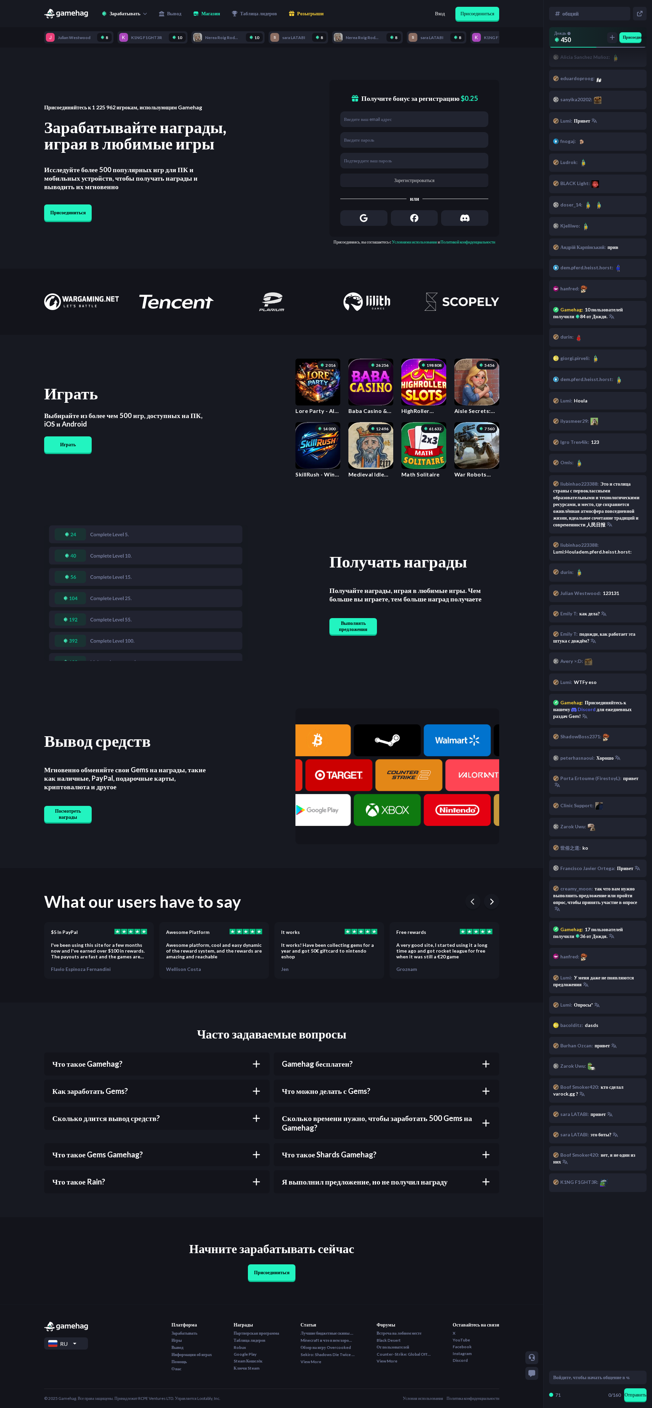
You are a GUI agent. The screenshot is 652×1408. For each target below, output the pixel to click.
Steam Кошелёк (248, 1361)
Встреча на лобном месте (399, 1333)
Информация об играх (191, 1354)
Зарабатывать (184, 1333)
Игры (176, 1340)
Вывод (177, 1347)
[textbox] (591, 1377)
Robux (240, 1347)
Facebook (462, 1346)
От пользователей (393, 1347)
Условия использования (423, 1398)
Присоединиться (477, 13)
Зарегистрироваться (414, 180)
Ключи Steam (246, 1368)
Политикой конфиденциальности (467, 242)
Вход (440, 13)
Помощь (179, 1361)
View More (311, 1361)
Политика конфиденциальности (473, 1398)
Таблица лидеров (249, 1340)
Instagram (462, 1353)
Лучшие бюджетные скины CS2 (328, 1333)
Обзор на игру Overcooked (326, 1347)
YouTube (461, 1339)
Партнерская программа (256, 1333)
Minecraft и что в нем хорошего (328, 1340)
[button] (124, 13)
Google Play (245, 1354)
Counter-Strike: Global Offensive (404, 1354)
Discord (586, 709)
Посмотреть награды (68, 814)
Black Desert (389, 1340)
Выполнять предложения (353, 626)
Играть (68, 444)
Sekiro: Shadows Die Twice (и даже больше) (328, 1354)
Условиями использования (414, 242)
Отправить (635, 1394)
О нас (176, 1368)
